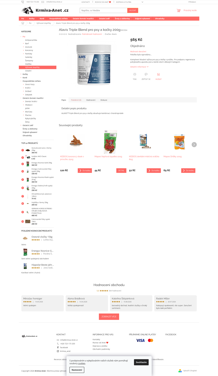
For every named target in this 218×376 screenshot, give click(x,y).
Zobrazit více (109, 316)
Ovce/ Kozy (29, 84)
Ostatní (28, 70)
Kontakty (86, 2)
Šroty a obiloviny (30, 129)
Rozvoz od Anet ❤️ (103, 2)
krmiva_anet (65, 351)
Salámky (28, 57)
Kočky (25, 74)
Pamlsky (28, 53)
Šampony (29, 60)
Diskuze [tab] (104, 100)
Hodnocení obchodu (109, 285)
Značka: (111, 34)
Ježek (27, 108)
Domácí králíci (31, 101)
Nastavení (77, 369)
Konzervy (29, 50)
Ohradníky (27, 135)
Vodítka (28, 64)
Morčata (28, 111)
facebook (64, 347)
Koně (25, 77)
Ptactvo (28, 115)
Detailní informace (138, 67)
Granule (28, 47)
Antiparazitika (31, 40)
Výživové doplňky (32, 67)
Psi (24, 36)
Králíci (28, 88)
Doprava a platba (123, 2)
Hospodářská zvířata (32, 81)
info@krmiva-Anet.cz (69, 340)
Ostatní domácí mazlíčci (33, 98)
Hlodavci (28, 105)
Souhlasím (141, 362)
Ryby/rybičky (30, 118)
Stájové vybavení (30, 132)
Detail (121, 171)
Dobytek (28, 94)
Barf (27, 43)
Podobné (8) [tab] (76, 100)
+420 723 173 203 (67, 343)
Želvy (27, 122)
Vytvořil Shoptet (190, 370)
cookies (81, 363)
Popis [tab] (63, 100)
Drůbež (28, 91)
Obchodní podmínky (101, 349)
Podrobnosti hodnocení (92, 34)
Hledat (132, 10)
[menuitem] (22, 19)
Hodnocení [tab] (90, 100)
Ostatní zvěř (28, 125)
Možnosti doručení (138, 51)
